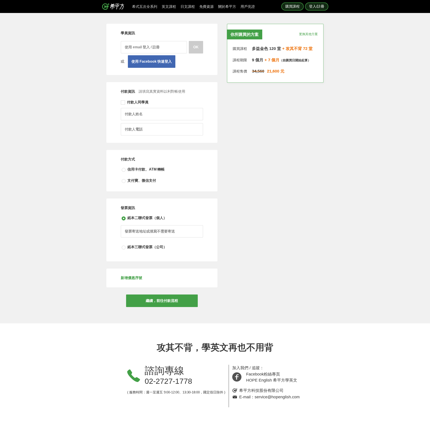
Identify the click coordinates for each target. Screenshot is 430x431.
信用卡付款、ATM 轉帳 (146, 169)
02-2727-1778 (168, 381)
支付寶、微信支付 (141, 180)
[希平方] (114, 6)
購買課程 (292, 6)
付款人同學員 (137, 102)
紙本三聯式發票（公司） (147, 247)
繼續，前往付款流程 (162, 301)
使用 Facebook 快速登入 (151, 61)
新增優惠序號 (131, 278)
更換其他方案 (308, 34)
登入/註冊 (316, 6)
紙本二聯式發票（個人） (147, 218)
